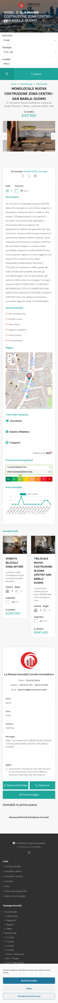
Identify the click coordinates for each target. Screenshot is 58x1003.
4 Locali (10, 945)
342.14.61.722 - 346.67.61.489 (34, 685)
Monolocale (41, 84)
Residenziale (26, 84)
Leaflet (34, 408)
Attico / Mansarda (15, 954)
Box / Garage (12, 958)
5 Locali (10, 950)
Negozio (10, 924)
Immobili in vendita (14, 876)
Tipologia (7, 47)
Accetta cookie (29, 980)
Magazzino (11, 920)
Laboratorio (11, 916)
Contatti (9, 881)
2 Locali (10, 937)
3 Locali (10, 941)
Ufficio (9, 929)
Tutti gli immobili (13, 866)
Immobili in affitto (13, 871)
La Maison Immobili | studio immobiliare (29, 674)
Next (53, 136)
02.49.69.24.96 (31, 13)
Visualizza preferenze (29, 996)
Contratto (7, 35)
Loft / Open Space (15, 962)
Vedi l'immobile (15, 550)
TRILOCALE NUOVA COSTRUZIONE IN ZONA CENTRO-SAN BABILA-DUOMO (43, 570)
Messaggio (10, 736)
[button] (29, 377)
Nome (8, 699)
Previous (5, 136)
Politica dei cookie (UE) (16, 891)
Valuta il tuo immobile (15, 896)
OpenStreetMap (42, 408)
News (7, 886)
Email (8, 711)
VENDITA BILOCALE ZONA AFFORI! (14, 562)
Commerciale (11, 912)
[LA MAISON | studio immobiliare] (29, 7)
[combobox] (29, 40)
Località (6, 59)
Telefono (9, 724)
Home (13, 84)
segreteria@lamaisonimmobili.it (32, 689)
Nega (29, 988)
